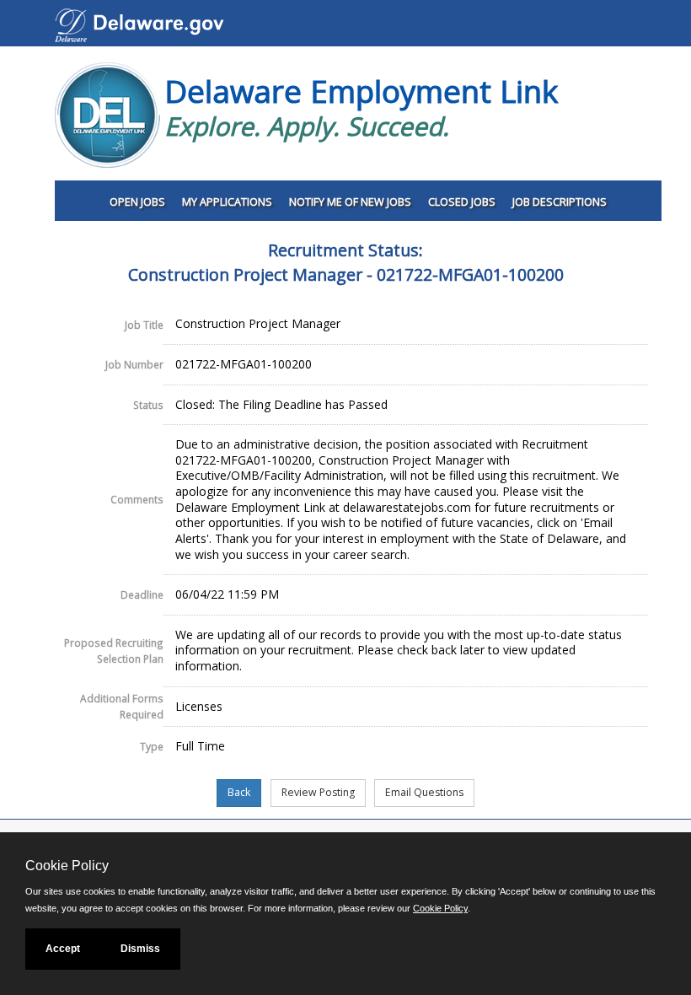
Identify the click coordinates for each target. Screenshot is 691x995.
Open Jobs (137, 202)
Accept (63, 949)
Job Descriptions (559, 202)
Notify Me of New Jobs (350, 202)
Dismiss (140, 949)
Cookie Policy (440, 908)
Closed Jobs (461, 202)
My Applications (227, 202)
